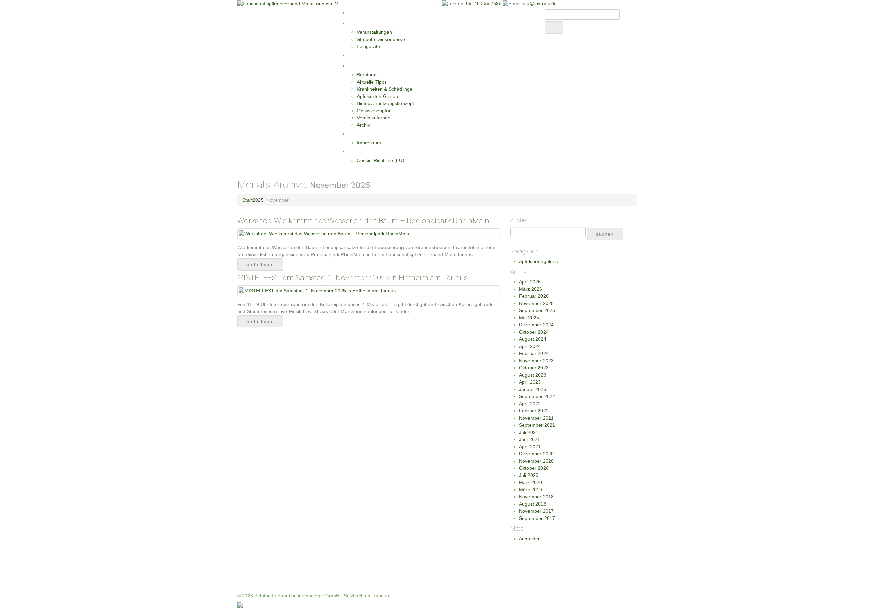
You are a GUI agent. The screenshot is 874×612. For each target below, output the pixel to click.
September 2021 (537, 425)
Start (354, 13)
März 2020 (530, 482)
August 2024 (532, 339)
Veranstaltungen (374, 32)
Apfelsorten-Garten (377, 96)
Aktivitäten (360, 23)
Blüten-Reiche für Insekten (378, 55)
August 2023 (532, 375)
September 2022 (537, 396)
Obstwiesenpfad (374, 110)
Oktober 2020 (534, 468)
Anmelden (530, 538)
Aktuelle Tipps (372, 82)
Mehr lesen (260, 264)
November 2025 (536, 303)
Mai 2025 (529, 317)
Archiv (363, 125)
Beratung (367, 74)
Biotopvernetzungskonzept (385, 103)
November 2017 (536, 511)
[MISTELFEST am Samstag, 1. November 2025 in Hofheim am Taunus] (317, 290)
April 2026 (530, 282)
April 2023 (530, 382)
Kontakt (357, 134)
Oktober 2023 (534, 367)
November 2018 (536, 496)
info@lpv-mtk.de (539, 3)
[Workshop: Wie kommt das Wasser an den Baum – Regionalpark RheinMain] (324, 233)
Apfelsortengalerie (538, 261)
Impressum (369, 142)
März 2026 (530, 289)
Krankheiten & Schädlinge (384, 89)
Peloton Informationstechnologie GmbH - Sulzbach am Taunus (321, 595)
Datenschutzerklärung (373, 151)
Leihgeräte (368, 46)
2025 (258, 200)
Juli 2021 (528, 432)
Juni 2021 (529, 439)
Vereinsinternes (373, 117)
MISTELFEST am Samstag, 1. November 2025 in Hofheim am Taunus (352, 278)
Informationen (364, 66)
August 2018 (532, 504)
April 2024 (530, 346)
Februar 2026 (534, 296)
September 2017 (537, 518)
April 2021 (530, 446)
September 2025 (537, 310)
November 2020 (536, 461)
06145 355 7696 (484, 3)
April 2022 (530, 403)
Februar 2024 (534, 353)
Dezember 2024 (536, 324)
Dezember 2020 (536, 453)
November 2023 (536, 360)
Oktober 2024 (534, 332)
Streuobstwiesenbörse (381, 39)
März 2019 (530, 489)
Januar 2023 (532, 389)
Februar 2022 (534, 410)
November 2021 (536, 418)
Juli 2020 (528, 475)
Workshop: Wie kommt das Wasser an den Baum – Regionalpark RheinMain (363, 221)
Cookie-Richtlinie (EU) (380, 160)
